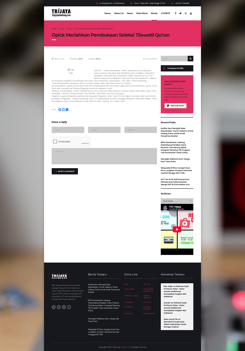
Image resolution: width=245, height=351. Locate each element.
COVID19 (165, 13)
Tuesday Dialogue (147, 308)
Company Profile (175, 68)
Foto (126, 284)
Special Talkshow (147, 296)
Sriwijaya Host (125, 347)
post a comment (66, 171)
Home (108, 13)
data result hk (170, 319)
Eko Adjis (168, 286)
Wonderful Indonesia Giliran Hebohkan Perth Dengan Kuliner (175, 324)
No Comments (151, 59)
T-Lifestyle (128, 302)
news (130, 13)
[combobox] (177, 201)
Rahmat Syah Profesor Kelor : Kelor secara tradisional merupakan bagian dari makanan (176, 291)
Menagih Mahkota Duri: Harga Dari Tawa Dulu (175, 160)
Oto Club (147, 284)
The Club (147, 302)
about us (119, 13)
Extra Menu (142, 13)
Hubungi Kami (177, 105)
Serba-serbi (129, 289)
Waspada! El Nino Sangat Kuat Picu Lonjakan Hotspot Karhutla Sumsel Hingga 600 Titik (176, 170)
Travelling (128, 307)
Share (54, 109)
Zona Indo (128, 313)
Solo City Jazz (149, 313)
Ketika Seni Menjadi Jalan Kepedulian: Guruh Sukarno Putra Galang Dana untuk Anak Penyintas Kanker (177, 132)
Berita (154, 13)
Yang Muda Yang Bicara (148, 290)
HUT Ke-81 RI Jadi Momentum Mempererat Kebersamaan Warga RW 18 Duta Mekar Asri (175, 182)
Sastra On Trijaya (131, 295)
